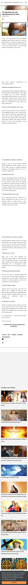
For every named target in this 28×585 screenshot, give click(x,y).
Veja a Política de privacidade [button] (9, 579)
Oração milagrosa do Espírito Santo (10, 477)
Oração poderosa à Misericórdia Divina (10, 422)
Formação (20, 334)
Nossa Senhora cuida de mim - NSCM (14, 2)
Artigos (4, 334)
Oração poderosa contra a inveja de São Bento (12, 570)
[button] (3, 19)
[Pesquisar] (26, 2)
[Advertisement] (14, 65)
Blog (9, 334)
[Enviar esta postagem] (3, 339)
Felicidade (14, 334)
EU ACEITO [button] (14, 582)
